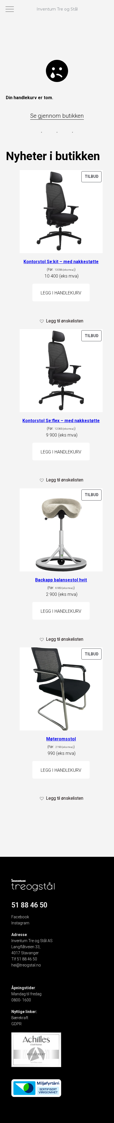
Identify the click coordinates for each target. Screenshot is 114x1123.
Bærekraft (19, 1018)
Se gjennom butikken (57, 115)
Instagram (20, 923)
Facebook (20, 917)
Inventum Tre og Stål (57, 9)
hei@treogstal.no (26, 965)
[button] (61, 321)
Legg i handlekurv (61, 293)
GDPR (16, 1024)
